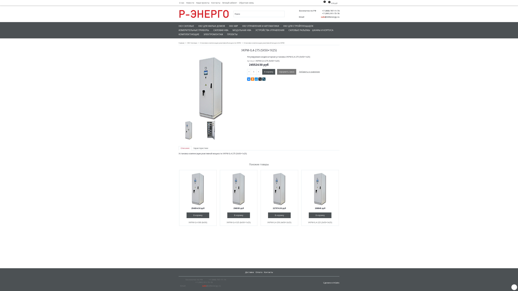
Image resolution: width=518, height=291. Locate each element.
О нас (181, 2)
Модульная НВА (242, 30)
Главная (181, 43)
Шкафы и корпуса (322, 30)
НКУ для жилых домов (211, 26)
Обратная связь (246, 2)
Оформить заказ (286, 71)
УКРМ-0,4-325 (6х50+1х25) (239, 222)
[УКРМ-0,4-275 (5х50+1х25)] (211, 88)
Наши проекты (202, 2)
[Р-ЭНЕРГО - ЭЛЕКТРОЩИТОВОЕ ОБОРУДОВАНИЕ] (204, 13)
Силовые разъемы (299, 30)
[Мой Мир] (256, 79)
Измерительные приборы (194, 30)
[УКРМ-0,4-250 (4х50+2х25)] (279, 188)
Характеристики (200, 148)
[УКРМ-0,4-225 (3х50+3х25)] (320, 188)
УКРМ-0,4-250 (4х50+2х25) (279, 222)
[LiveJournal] (263, 79)
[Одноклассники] (252, 79)
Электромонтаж (213, 34)
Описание (185, 148)
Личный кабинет (229, 2)
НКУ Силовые (186, 26)
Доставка (249, 272)
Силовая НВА (220, 30)
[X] (260, 79)
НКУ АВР (233, 26)
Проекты (232, 34)
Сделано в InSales (331, 283)
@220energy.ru (330, 17)
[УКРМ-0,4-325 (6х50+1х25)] (238, 188)
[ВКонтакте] (248, 79)
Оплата (258, 272)
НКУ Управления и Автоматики (260, 26)
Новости (190, 2)
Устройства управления (269, 30)
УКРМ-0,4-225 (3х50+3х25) (320, 222)
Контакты (215, 2)
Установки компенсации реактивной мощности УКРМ (220, 43)
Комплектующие (189, 34)
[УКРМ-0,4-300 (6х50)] (198, 188)
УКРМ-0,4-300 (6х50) (198, 222)
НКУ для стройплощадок (298, 26)
